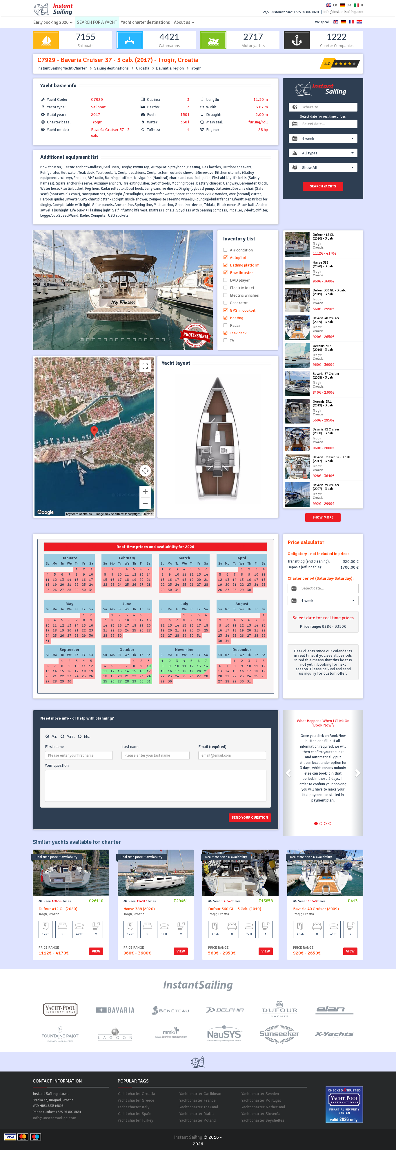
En (335, 5)
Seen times (57, 901)
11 (140, 339)
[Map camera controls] (145, 471)
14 (157, 339)
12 (145, 339)
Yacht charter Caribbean (200, 1093)
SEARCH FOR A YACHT (97, 22)
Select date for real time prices (323, 116)
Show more (323, 517)
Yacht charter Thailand (198, 1107)
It (362, 5)
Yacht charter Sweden (260, 1093)
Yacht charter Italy (134, 1107)
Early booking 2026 (50, 22)
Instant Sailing (188, 1137)
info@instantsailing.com (343, 12)
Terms (148, 514)
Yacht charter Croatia (136, 1093)
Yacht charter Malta (196, 1113)
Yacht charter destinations (145, 22)
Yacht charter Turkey (135, 1120)
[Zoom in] (145, 491)
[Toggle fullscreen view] (145, 366)
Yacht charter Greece (136, 1100)
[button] (328, 138)
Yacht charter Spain (134, 1113)
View (96, 951)
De (348, 5)
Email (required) (212, 746)
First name (54, 746)
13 (151, 339)
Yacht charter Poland (197, 1120)
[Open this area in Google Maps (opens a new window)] (45, 512)
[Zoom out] (145, 503)
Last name (130, 746)
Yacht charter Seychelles (262, 1120)
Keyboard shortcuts (79, 514)
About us (182, 22)
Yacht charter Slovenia (260, 1113)
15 (163, 339)
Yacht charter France (197, 1100)
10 (134, 339)
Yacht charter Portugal (261, 1100)
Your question (57, 765)
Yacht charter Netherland (263, 1107)
